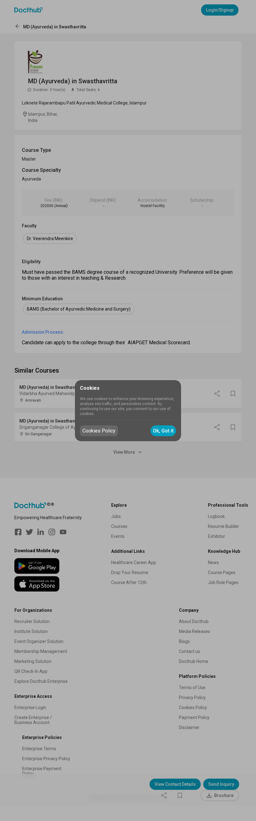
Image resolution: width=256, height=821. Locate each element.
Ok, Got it (163, 431)
